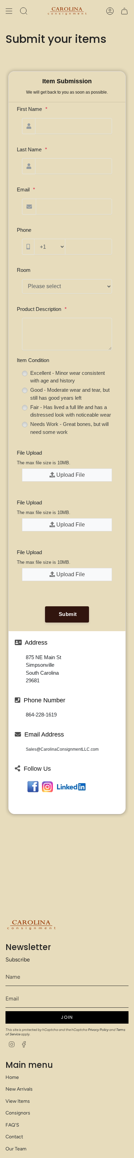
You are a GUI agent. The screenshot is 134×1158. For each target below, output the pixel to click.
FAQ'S (12, 1125)
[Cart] (124, 11)
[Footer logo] (31, 925)
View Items (17, 1101)
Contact (14, 1137)
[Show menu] (9, 11)
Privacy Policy (98, 1029)
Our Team (15, 1149)
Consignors (17, 1113)
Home (12, 1077)
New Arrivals (19, 1089)
